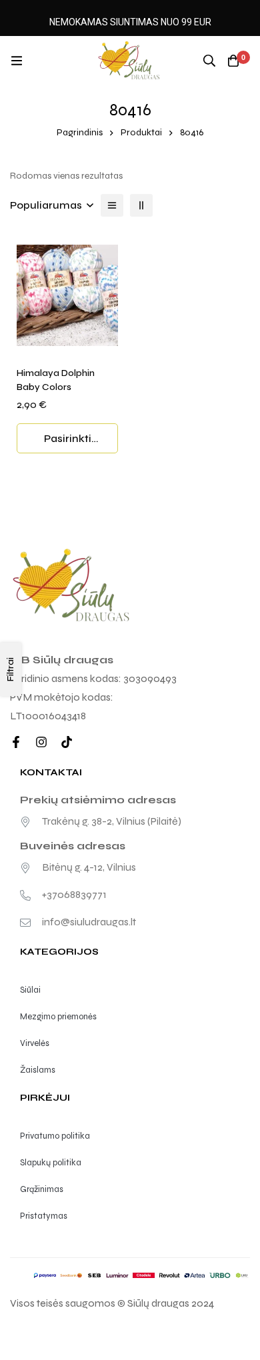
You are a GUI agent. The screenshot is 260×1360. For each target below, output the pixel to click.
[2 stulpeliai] (141, 205)
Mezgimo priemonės (58, 1016)
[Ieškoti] (209, 60)
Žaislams (37, 1070)
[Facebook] (16, 742)
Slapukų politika (50, 1162)
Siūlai (30, 990)
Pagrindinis (80, 132)
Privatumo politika (55, 1136)
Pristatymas (43, 1216)
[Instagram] (41, 742)
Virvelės (34, 1043)
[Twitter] (67, 742)
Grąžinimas (41, 1189)
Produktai (141, 132)
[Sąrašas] (112, 205)
